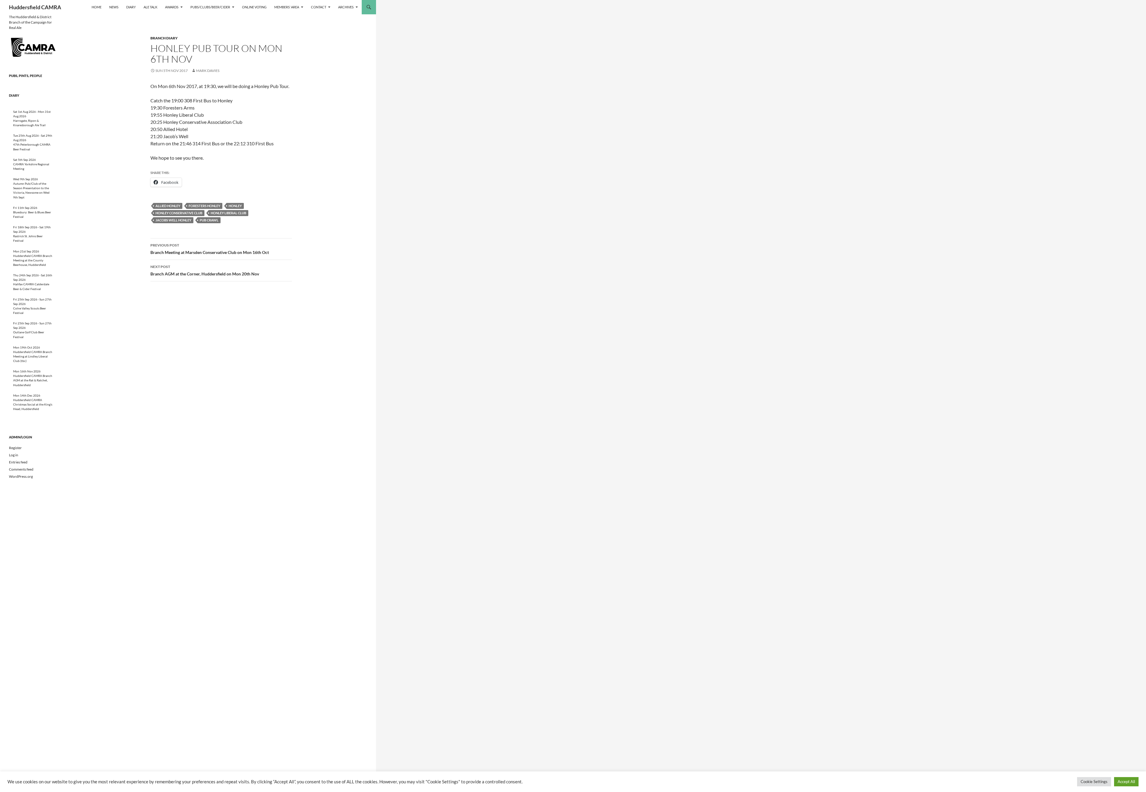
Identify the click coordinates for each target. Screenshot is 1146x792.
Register (15, 448)
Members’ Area (286, 7)
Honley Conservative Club (178, 213)
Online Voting (254, 7)
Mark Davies (207, 70)
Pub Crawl (209, 220)
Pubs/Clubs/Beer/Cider (210, 7)
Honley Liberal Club (228, 213)
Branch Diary (164, 38)
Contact (318, 7)
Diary (131, 7)
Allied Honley (167, 206)
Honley (235, 206)
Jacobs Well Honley (173, 220)
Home (96, 7)
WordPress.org (21, 476)
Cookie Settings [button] (1094, 781)
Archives (346, 7)
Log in (13, 455)
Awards (171, 7)
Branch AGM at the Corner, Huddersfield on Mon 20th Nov (204, 270)
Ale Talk (150, 7)
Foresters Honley (204, 206)
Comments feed (21, 469)
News (113, 7)
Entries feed (18, 462)
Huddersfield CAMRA (35, 7)
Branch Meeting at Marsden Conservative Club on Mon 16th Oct (209, 249)
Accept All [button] (1126, 781)
